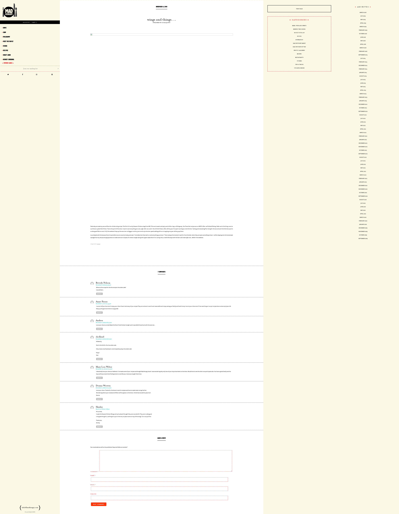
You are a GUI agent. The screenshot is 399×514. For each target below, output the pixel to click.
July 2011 (363, 161)
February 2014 (363, 69)
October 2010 (363, 192)
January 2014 (363, 72)
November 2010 (363, 189)
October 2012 (363, 108)
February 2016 (363, 51)
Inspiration (299, 39)
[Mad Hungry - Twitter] (8, 74)
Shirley (99, 407)
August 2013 (363, 76)
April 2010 (363, 214)
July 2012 (363, 118)
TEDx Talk (299, 8)
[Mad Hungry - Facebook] (22, 74)
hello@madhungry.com (30, 507)
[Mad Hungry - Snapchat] (52, 74)
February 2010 (363, 221)
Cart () (34, 22)
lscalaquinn (166, 22)
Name (92, 475)
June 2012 (363, 122)
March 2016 (363, 48)
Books (299, 36)
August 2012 (363, 115)
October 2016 (363, 33)
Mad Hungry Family (299, 43)
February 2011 (363, 178)
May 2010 (363, 210)
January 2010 (363, 224)
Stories (98, 244)
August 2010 (363, 199)
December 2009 (363, 228)
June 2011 (363, 164)
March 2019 (363, 26)
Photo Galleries (299, 50)
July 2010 (363, 203)
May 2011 (363, 168)
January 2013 (363, 100)
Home (4, 28)
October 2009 (363, 235)
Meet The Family (8, 41)
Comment (94, 471)
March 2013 (363, 93)
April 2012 (363, 129)
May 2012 (363, 125)
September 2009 (363, 238)
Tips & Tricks (299, 64)
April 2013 (363, 90)
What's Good (7, 55)
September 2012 (363, 111)
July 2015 (363, 58)
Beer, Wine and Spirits (299, 25)
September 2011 (363, 153)
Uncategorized (299, 68)
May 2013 (363, 86)
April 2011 (363, 171)
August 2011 (363, 157)
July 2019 (363, 16)
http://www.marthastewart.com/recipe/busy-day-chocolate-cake (114, 349)
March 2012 (363, 132)
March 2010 (363, 217)
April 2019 (363, 23)
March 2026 (363, 12)
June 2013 (363, 83)
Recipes (299, 53)
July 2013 (363, 79)
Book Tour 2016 (299, 32)
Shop (4, 32)
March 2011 (363, 175)
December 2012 (363, 104)
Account (26, 22)
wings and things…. (161, 19)
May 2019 (363, 19)
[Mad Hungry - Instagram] (36, 74)
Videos (5, 46)
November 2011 (363, 146)
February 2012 (363, 136)
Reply (99, 293)
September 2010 (363, 196)
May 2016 (363, 40)
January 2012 (363, 139)
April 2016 (363, 44)
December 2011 (363, 143)
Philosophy (6, 37)
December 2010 (363, 185)
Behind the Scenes (299, 29)
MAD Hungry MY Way (299, 46)
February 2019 (363, 30)
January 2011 (363, 182)
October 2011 (363, 150)
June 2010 (363, 206)
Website (93, 494)
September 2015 (363, 55)
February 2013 (363, 97)
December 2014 (363, 65)
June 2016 (363, 37)
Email (93, 484)
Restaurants (299, 57)
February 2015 (363, 62)
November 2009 (363, 231)
